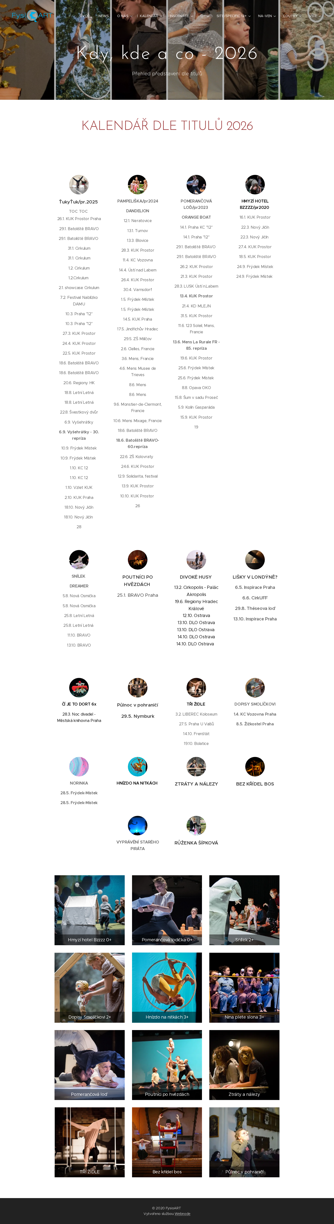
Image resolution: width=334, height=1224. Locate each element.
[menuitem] (85, 16)
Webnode (182, 1214)
